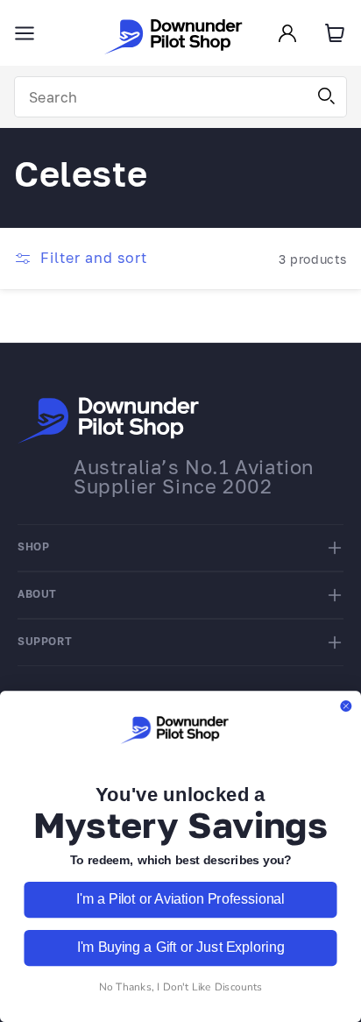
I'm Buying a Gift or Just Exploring (181, 947)
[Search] (327, 96)
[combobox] (180, 97)
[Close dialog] (346, 706)
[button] (25, 33)
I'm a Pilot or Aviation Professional (180, 899)
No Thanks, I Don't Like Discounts (180, 987)
